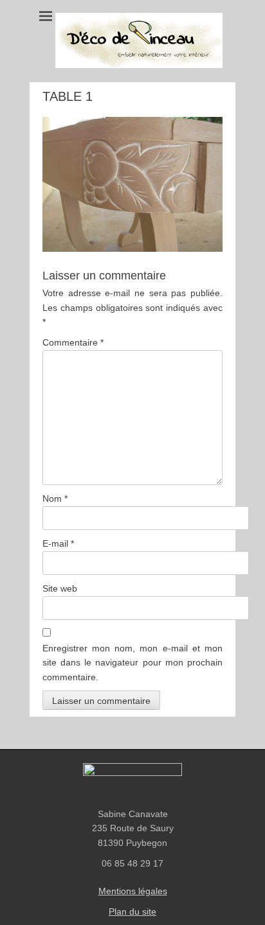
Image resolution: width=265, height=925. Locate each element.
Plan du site (132, 911)
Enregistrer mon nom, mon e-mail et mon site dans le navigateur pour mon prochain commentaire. (132, 662)
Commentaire (73, 342)
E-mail (58, 543)
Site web (59, 588)
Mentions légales (132, 891)
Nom (55, 498)
